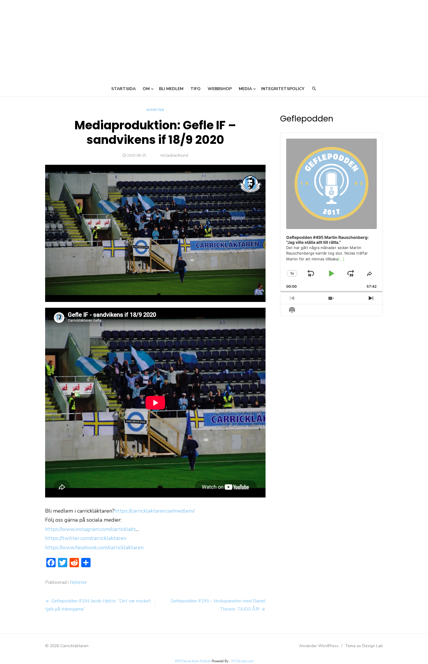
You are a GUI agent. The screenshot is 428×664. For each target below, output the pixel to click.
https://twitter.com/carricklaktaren (85, 538)
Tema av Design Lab (364, 646)
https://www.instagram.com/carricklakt (90, 529)
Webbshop (220, 89)
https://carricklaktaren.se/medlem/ (154, 510)
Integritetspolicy (282, 89)
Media (245, 89)
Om (146, 89)
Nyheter (155, 110)
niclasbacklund (174, 155)
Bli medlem (171, 89)
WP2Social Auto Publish (193, 661)
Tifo (195, 89)
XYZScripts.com (242, 661)
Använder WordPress (319, 646)
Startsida (123, 89)
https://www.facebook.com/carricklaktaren (94, 547)
